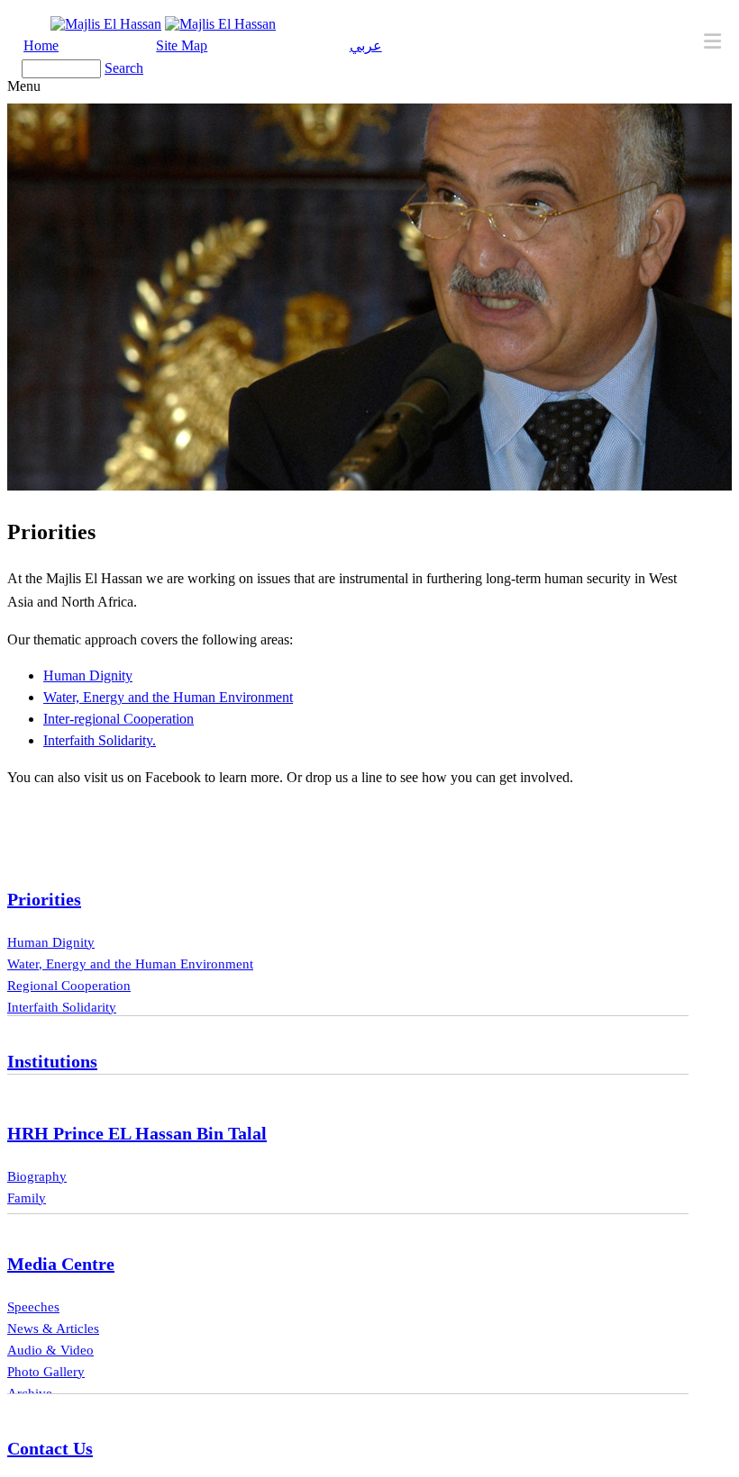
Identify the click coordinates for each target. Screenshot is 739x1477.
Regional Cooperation (69, 985)
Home (41, 45)
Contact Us (50, 1448)
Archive (29, 1393)
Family (26, 1198)
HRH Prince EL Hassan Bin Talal (137, 1133)
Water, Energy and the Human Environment (168, 697)
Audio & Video (50, 1350)
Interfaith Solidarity (61, 1007)
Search (124, 68)
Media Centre (60, 1264)
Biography (37, 1176)
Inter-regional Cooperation (118, 718)
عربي (366, 45)
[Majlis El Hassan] (105, 24)
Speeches (33, 1307)
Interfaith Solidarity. (99, 740)
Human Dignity (87, 675)
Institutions (52, 1061)
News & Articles (53, 1328)
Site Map (181, 45)
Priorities (44, 899)
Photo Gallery (46, 1371)
